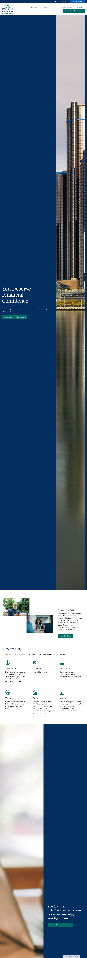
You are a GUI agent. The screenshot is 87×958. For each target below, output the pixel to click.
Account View (79, 1)
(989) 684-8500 (61, 1)
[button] (35, 7)
